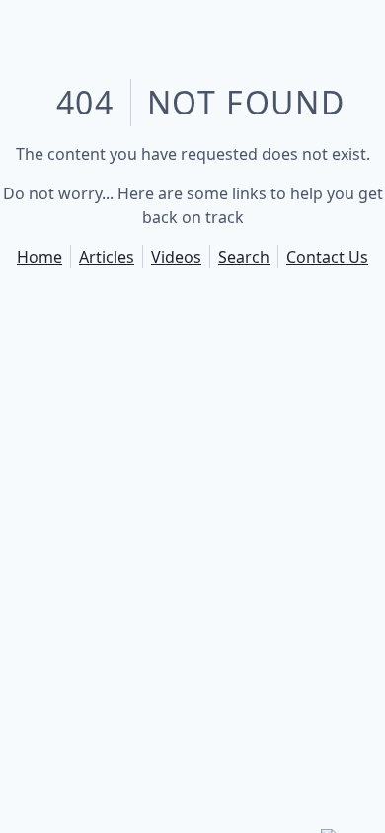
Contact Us (327, 256)
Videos (176, 256)
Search (244, 256)
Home (39, 256)
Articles (106, 256)
